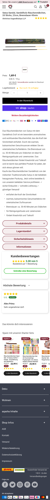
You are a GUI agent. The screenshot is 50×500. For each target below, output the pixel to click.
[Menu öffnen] (5, 7)
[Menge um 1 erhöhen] (40, 93)
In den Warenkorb (25, 100)
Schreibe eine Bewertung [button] (25, 271)
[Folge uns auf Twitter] (12, 485)
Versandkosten (22, 82)
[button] (41, 18)
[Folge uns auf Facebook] (5, 485)
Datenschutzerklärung (12, 455)
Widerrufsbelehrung (11, 448)
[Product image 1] (24, 69)
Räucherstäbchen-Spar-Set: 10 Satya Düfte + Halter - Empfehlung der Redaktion (12, 358)
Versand (5, 442)
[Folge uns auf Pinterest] (27, 485)
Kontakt (5, 435)
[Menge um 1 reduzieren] (14, 93)
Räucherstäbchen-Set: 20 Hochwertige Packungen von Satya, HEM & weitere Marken (30, 358)
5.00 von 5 (32, 261)
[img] (10, 294)
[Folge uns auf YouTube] (35, 485)
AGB (4, 429)
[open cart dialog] (45, 6)
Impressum (7, 461)
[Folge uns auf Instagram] (20, 485)
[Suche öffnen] (35, 6)
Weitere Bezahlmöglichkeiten (25, 115)
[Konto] (40, 6)
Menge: (5, 92)
